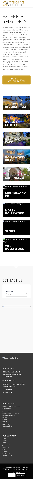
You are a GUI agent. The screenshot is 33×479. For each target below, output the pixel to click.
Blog (3, 449)
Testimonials (6, 446)
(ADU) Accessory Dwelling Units (11, 406)
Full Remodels (6, 412)
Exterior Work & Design (8, 415)
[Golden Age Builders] (13, 4)
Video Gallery (6, 444)
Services (4, 440)
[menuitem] (28, 4)
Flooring (4, 421)
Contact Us (5, 451)
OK (12, 475)
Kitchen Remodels (7, 408)
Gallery (4, 442)
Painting (4, 417)
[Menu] (28, 4)
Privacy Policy (6, 453)
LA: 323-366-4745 (8, 368)
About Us (5, 438)
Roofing (4, 419)
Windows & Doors (7, 423)
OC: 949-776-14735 (8, 380)
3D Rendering (6, 425)
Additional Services (7, 426)
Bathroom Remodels (8, 410)
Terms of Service (7, 455)
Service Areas (6, 448)
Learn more (20, 475)
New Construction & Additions (10, 414)
